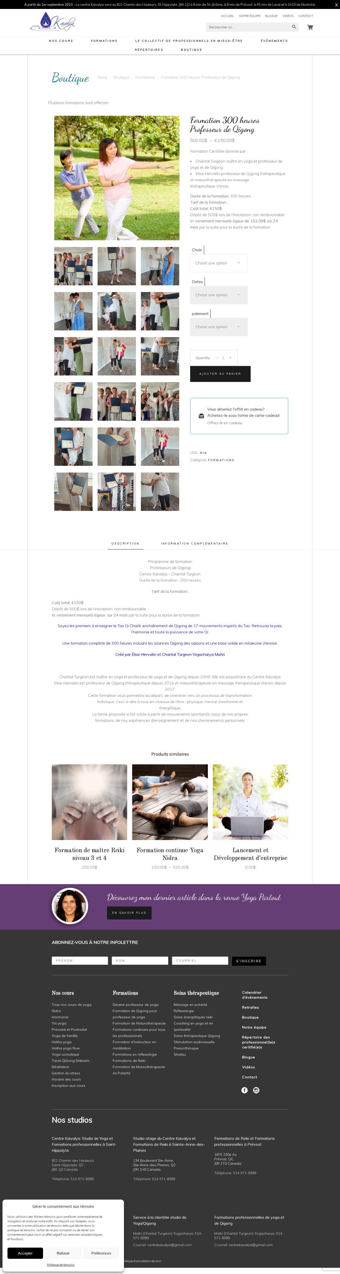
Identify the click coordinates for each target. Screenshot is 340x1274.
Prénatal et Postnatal (69, 1029)
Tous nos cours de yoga (71, 1004)
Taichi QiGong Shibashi (70, 1060)
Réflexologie (184, 1011)
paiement (200, 313)
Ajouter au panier (220, 373)
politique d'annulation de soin (141, 1261)
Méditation (60, 1067)
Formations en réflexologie (135, 1054)
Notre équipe (249, 16)
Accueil (227, 16)
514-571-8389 (82, 1179)
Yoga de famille (65, 1035)
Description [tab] (125, 543)
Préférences (101, 1253)
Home (102, 77)
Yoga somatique (65, 1054)
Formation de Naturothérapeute (139, 1023)
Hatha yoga (61, 1042)
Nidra (56, 1011)
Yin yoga (59, 1023)
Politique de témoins (61, 1265)
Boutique (121, 77)
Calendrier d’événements (255, 995)
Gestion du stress (66, 1073)
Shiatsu (180, 1054)
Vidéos (288, 16)
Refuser (63, 1253)
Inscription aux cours (68, 1085)
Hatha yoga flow (66, 1048)
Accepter (25, 1253)
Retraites (250, 1007)
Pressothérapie (186, 1048)
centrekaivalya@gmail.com (170, 1245)
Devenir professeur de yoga (135, 1004)
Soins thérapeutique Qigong (197, 1035)
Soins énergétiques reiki (193, 1017)
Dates (197, 281)
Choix (197, 249)
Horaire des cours (66, 1079)
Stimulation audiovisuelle (194, 1042)
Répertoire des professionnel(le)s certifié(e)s (259, 1042)
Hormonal (60, 1017)
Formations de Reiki (129, 1060)
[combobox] (219, 263)
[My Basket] (310, 27)
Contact (305, 16)
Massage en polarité (190, 1004)
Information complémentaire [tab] (194, 543)
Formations (145, 77)
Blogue (271, 16)
